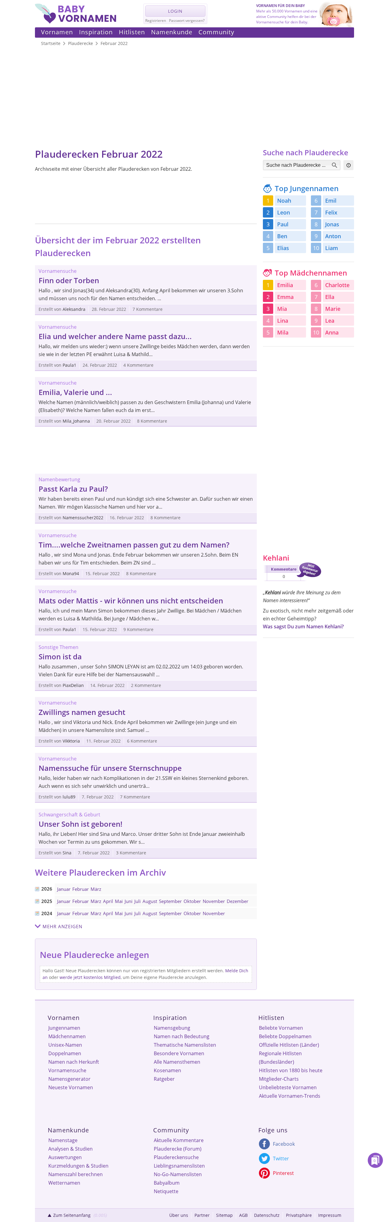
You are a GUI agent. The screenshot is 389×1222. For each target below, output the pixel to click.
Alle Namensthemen (177, 1062)
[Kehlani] (292, 582)
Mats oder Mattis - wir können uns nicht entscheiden (131, 601)
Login (175, 11)
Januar (64, 889)
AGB (243, 1215)
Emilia (285, 285)
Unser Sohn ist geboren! (80, 824)
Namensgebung (172, 1028)
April (108, 901)
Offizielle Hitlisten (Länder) (289, 1045)
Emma (285, 296)
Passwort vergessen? (187, 20)
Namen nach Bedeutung (181, 1036)
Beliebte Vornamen (281, 1028)
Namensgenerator (69, 1079)
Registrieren (155, 20)
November (214, 901)
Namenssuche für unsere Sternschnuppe (110, 768)
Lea (329, 320)
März (96, 889)
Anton (333, 236)
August (150, 901)
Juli (137, 901)
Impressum (329, 1215)
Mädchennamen (67, 1036)
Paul (282, 224)
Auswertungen (65, 1157)
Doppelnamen (64, 1053)
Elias (283, 248)
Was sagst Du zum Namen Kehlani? (303, 626)
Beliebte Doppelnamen (285, 1036)
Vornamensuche (67, 1070)
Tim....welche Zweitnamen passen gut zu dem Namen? (134, 545)
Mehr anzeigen (62, 926)
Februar (80, 889)
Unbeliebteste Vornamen (288, 1087)
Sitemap (224, 1215)
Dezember (237, 901)
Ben (282, 236)
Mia (282, 308)
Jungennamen (64, 1028)
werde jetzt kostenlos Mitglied (90, 977)
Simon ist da (60, 656)
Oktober (192, 901)
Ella (329, 296)
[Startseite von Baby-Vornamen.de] (75, 22)
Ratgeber (164, 1079)
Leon (283, 212)
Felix (331, 212)
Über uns (178, 1215)
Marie (332, 308)
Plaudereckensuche (176, 1157)
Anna (332, 332)
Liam (331, 248)
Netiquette (166, 1191)
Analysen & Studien (70, 1148)
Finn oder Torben (69, 280)
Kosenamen (167, 1070)
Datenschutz (267, 1215)
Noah (284, 200)
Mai (119, 901)
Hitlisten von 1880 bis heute (290, 1070)
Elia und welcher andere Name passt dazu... (115, 336)
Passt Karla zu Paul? (73, 489)
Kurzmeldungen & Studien (78, 1165)
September (170, 901)
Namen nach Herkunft (73, 1062)
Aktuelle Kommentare (179, 1140)
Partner (202, 1215)
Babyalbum (167, 1182)
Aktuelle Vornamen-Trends (289, 1096)
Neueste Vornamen (70, 1087)
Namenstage (62, 1140)
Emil (330, 200)
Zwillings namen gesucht (82, 712)
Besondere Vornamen (179, 1053)
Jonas (332, 224)
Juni (129, 901)
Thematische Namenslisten (185, 1045)
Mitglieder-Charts (279, 1079)
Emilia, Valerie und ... (75, 392)
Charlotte (337, 285)
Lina (282, 320)
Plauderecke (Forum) (177, 1148)
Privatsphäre (299, 1215)
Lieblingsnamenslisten (179, 1165)
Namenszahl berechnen (75, 1174)
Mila (282, 332)
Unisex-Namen (65, 1045)
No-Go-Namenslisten (178, 1174)
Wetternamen (64, 1182)
